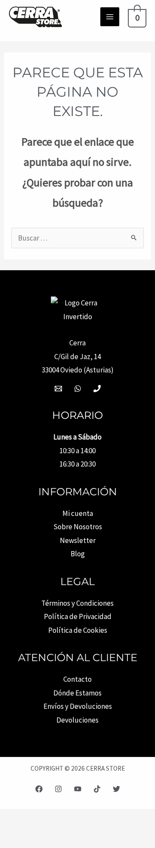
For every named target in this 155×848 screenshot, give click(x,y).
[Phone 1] (97, 388)
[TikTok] (97, 789)
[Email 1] (58, 388)
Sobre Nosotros (77, 526)
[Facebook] (39, 789)
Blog (78, 553)
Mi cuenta (77, 513)
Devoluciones (77, 720)
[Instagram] (58, 789)
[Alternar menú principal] (109, 16)
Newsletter (78, 540)
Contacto (77, 679)
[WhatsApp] (77, 388)
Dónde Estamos (77, 693)
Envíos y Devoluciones (77, 706)
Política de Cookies (77, 630)
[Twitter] (116, 789)
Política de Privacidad (78, 616)
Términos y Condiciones (77, 603)
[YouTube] (77, 789)
